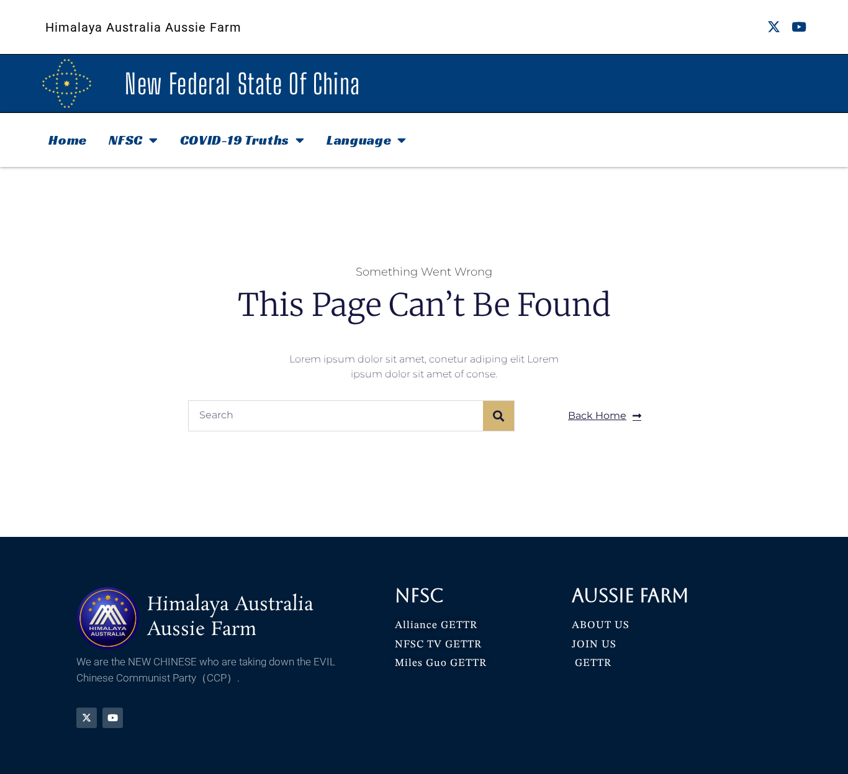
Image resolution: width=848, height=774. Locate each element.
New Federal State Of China (242, 84)
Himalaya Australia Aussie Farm (143, 27)
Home (67, 140)
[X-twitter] (773, 27)
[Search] (498, 416)
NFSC (126, 140)
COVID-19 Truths (235, 140)
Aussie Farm (630, 595)
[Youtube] (799, 27)
